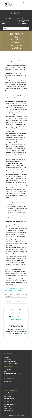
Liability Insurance (8, 394)
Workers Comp (7, 396)
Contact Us (6, 357)
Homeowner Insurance (9, 383)
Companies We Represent (10, 361)
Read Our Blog (7, 408)
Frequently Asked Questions (11, 363)
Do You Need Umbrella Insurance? (15, 302)
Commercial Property (9, 398)
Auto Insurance (7, 381)
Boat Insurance (7, 386)
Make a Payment (8, 369)
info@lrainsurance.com (16, 319)
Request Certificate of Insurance (12, 373)
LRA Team (9, 294)
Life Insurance (7, 385)
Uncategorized (9, 296)
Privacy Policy (7, 406)
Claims (5, 371)
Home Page (6, 355)
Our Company (7, 359)
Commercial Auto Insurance (10, 393)
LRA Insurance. (21, 415)
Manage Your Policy (8, 375)
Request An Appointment (10, 404)
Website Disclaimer (8, 410)
